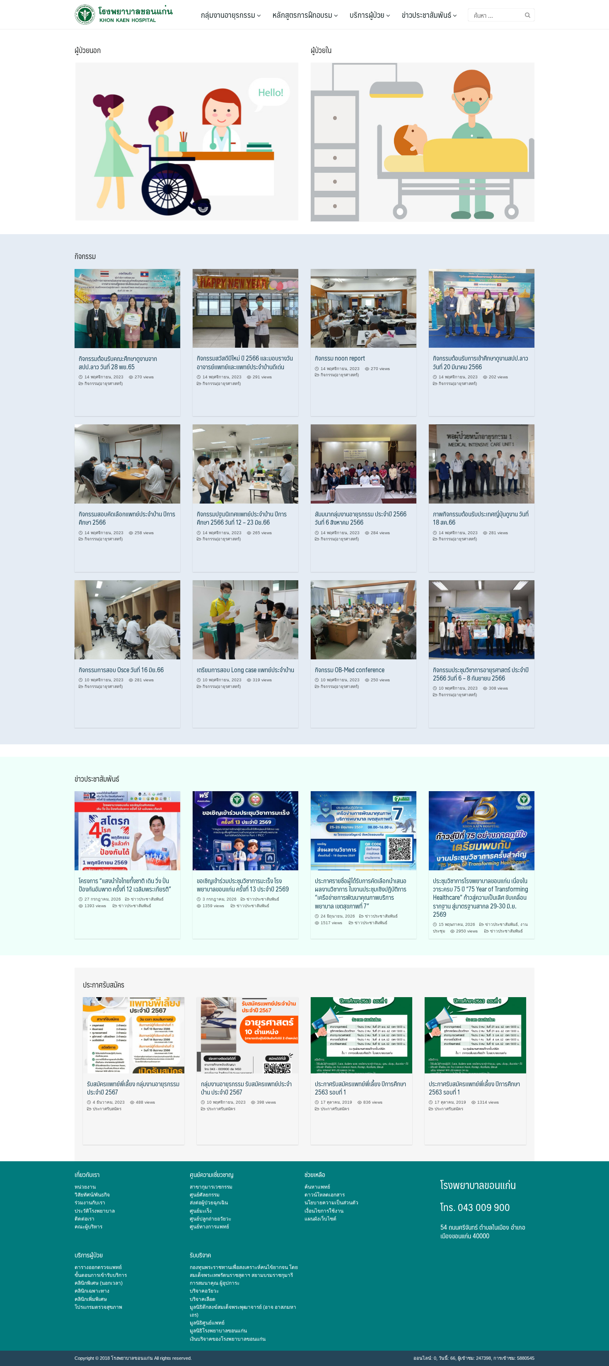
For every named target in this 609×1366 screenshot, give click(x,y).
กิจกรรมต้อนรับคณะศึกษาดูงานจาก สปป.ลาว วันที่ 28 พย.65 (118, 362)
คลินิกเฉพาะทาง (92, 1291)
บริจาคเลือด (202, 1299)
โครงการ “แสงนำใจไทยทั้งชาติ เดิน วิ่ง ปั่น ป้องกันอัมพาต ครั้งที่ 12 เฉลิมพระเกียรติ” (125, 884)
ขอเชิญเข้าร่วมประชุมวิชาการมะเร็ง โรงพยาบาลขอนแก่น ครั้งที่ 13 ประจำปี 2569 (243, 884)
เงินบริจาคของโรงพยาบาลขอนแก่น (228, 1339)
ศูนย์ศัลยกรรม (205, 1195)
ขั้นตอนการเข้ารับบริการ (101, 1275)
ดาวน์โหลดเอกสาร (324, 1195)
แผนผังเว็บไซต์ (320, 1219)
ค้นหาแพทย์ (317, 1187)
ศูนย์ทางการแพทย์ (209, 1227)
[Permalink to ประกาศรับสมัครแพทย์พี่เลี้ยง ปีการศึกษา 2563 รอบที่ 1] (361, 1035)
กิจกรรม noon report (340, 357)
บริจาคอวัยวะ (204, 1291)
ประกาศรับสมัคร (107, 1109)
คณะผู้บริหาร (88, 1227)
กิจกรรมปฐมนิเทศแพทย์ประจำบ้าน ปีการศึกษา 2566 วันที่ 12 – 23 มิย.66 (242, 518)
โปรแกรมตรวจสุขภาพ (98, 1307)
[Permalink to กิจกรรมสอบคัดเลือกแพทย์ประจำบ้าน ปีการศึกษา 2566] (127, 464)
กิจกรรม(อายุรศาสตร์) (104, 383)
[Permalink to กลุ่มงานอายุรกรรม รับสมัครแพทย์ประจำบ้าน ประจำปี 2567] (247, 1035)
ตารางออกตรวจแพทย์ (98, 1267)
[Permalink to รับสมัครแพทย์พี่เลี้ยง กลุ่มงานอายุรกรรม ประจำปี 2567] (133, 1035)
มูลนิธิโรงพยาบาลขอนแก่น (218, 1331)
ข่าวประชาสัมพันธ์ (427, 14)
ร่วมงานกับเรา (90, 1203)
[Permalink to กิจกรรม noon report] (363, 308)
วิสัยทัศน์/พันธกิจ (92, 1195)
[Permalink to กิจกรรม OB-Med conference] (363, 619)
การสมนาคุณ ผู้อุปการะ (214, 1283)
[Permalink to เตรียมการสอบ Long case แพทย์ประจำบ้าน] (245, 619)
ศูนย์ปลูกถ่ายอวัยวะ (210, 1219)
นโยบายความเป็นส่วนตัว (331, 1203)
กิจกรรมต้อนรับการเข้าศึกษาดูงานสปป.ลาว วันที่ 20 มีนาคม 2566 (480, 362)
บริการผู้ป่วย (368, 14)
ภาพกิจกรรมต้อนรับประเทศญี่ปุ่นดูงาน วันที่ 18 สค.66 (481, 518)
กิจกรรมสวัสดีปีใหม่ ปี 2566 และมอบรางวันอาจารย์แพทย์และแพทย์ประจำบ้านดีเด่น (245, 362)
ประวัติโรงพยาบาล (95, 1211)
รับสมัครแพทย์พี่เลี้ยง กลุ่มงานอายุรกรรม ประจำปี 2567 (133, 1087)
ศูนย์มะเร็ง (201, 1211)
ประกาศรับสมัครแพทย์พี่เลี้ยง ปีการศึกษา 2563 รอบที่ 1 (360, 1087)
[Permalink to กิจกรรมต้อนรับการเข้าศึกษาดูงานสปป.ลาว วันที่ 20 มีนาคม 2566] (481, 308)
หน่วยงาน (85, 1187)
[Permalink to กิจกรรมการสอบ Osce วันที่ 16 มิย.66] (127, 619)
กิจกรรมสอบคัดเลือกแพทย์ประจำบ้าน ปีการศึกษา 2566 (127, 518)
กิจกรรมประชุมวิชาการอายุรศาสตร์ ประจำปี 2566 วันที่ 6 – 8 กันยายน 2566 (481, 673)
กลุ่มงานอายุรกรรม (229, 14)
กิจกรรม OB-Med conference (349, 669)
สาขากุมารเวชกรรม (211, 1187)
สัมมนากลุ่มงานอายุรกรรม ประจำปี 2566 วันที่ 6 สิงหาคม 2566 (360, 518)
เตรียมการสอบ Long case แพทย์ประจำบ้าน (245, 669)
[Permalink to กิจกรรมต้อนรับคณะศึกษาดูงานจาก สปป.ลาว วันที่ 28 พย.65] (127, 308)
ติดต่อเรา (84, 1219)
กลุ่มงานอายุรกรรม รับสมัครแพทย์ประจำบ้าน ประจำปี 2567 (246, 1087)
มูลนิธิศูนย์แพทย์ (207, 1323)
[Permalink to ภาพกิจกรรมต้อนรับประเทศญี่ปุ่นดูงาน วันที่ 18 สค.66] (481, 464)
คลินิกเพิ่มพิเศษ (91, 1299)
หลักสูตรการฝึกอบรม (303, 14)
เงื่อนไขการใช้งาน (323, 1211)
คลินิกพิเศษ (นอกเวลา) (99, 1283)
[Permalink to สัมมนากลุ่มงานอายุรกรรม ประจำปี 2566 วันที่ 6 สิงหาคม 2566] (363, 464)
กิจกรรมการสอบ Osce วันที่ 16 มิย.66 (121, 669)
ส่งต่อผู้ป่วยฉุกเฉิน (209, 1203)
